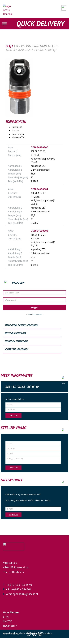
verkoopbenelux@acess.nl (22, 594)
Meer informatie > (43, 633)
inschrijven (13, 515)
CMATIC (7, 621)
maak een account (35, 314)
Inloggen (34, 307)
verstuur (13, 415)
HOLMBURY (10, 626)
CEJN (6, 617)
